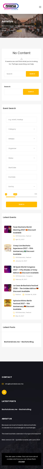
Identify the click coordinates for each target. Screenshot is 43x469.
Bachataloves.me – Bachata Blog (19, 342)
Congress (29, 276)
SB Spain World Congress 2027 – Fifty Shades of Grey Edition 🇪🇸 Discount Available (26, 270)
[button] (21, 129)
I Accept (21, 462)
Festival (28, 236)
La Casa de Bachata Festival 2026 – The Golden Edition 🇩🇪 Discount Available (25, 288)
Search (32, 74)
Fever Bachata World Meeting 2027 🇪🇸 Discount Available (24, 230)
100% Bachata (20, 236)
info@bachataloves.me (14, 384)
